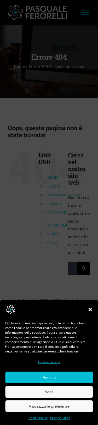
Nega (49, 392)
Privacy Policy (60, 418)
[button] (90, 309)
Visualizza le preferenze (49, 406)
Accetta (49, 377)
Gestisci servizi (49, 362)
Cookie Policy (38, 418)
